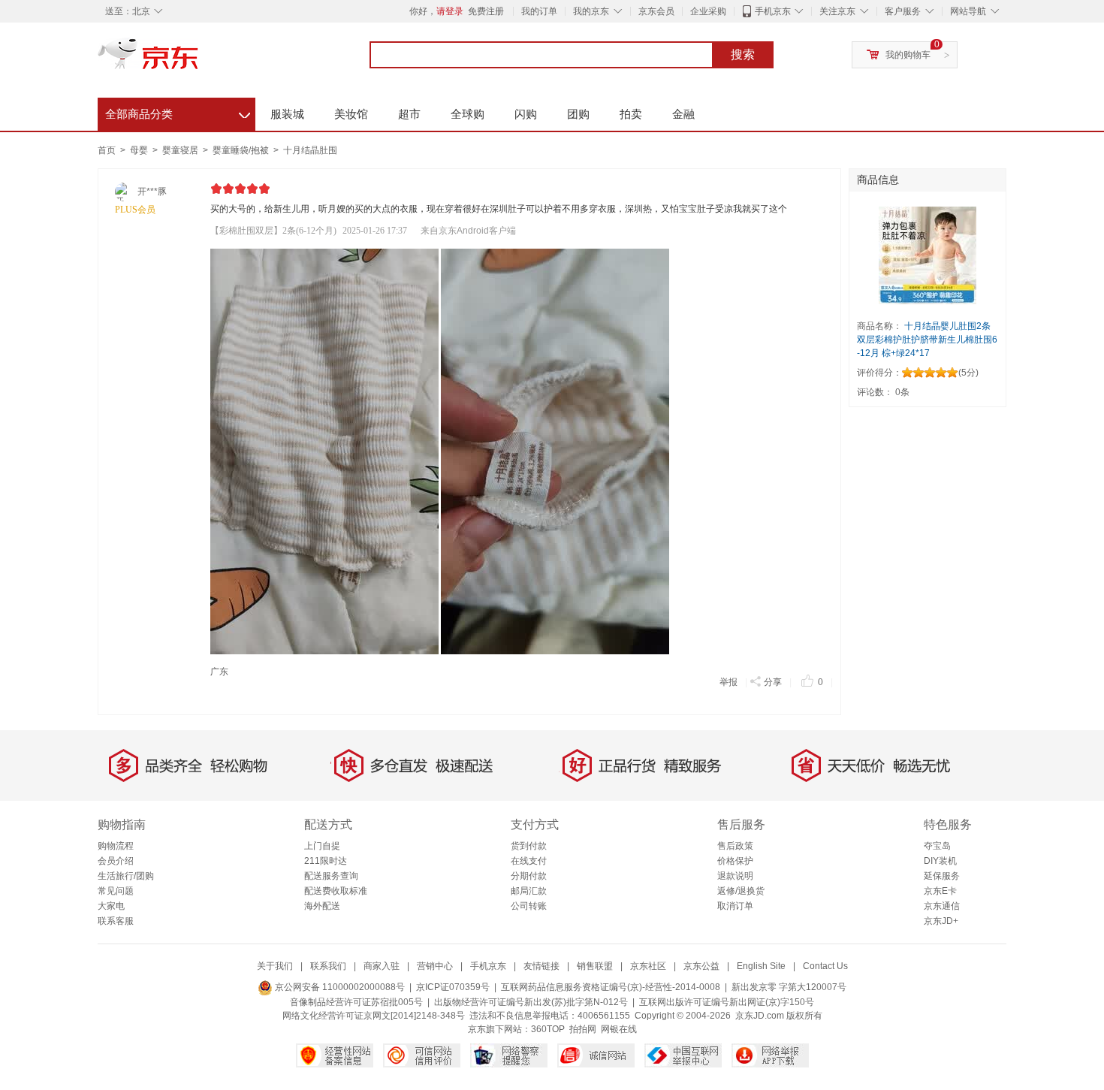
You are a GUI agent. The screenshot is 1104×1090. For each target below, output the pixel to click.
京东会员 (656, 11)
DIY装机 (940, 861)
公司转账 (529, 906)
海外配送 (322, 906)
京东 (199, 60)
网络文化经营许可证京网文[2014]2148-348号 (373, 1015)
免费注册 (486, 11)
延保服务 (942, 876)
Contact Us (825, 966)
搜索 (743, 54)
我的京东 (591, 11)
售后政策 (735, 846)
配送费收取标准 (335, 891)
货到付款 (529, 846)
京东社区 (648, 966)
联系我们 (328, 966)
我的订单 (539, 11)
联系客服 (116, 921)
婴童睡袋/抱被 (242, 150)
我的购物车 (908, 55)
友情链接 (541, 966)
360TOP (548, 1029)
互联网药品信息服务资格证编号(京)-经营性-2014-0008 (610, 987)
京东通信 (942, 906)
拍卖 (631, 113)
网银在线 (619, 1029)
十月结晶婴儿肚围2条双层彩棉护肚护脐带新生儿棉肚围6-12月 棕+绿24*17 (927, 339)
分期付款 (529, 876)
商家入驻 (381, 966)
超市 (409, 113)
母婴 (140, 150)
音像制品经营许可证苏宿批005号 (356, 1002)
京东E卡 (940, 891)
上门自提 (322, 846)
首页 (107, 150)
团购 (578, 113)
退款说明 (735, 876)
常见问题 (116, 891)
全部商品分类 (177, 112)
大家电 (111, 906)
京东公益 (701, 966)
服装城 (287, 113)
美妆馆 (351, 113)
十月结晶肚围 (310, 150)
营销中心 (435, 966)
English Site (761, 966)
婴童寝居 (181, 150)
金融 (683, 113)
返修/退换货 (741, 891)
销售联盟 (595, 966)
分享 (773, 682)
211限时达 (325, 861)
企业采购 (708, 11)
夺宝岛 (937, 846)
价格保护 (735, 861)
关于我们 (275, 966)
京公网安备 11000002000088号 (339, 987)
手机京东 (773, 11)
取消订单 (735, 906)
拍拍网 (582, 1029)
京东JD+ (941, 921)
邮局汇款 (529, 891)
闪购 (525, 113)
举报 (728, 682)
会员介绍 (116, 861)
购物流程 (116, 846)
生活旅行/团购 (126, 876)
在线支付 (529, 861)
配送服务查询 (331, 876)
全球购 (467, 113)
